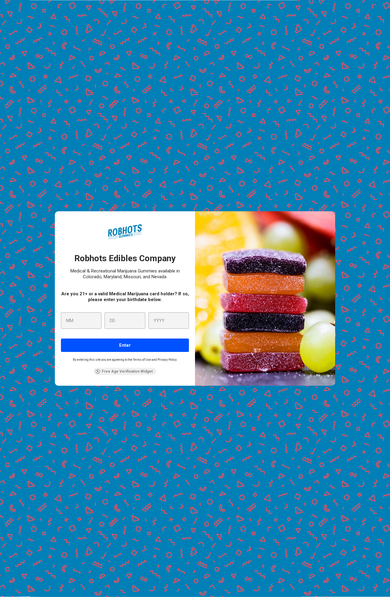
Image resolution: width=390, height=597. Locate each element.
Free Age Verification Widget (127, 371)
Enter (125, 345)
